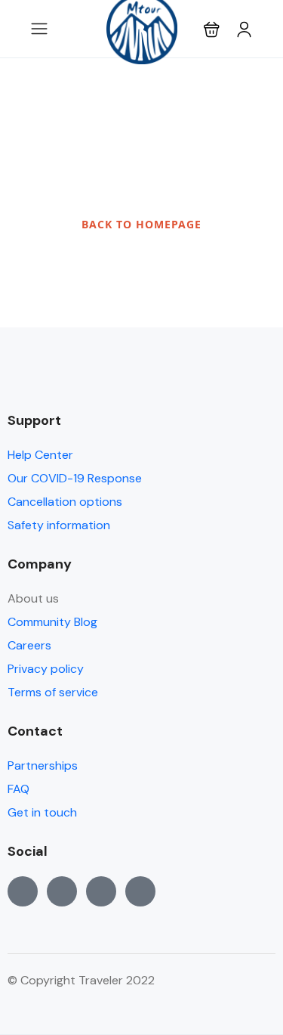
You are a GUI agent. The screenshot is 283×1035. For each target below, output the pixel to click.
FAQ (18, 789)
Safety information (59, 525)
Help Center (40, 455)
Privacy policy (46, 669)
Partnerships (43, 765)
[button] (211, 29)
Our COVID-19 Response (75, 478)
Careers (29, 645)
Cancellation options (65, 502)
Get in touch (42, 812)
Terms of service (53, 692)
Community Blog (52, 622)
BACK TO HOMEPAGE (141, 224)
